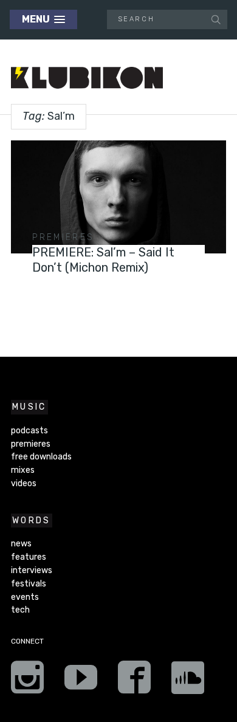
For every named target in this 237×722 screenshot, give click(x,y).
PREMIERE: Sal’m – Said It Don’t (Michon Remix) (103, 260)
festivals (28, 584)
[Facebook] (134, 681)
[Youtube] (80, 681)
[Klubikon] (87, 78)
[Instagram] (27, 681)
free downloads (41, 457)
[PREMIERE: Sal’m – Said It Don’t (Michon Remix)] (118, 196)
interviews (31, 570)
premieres (63, 237)
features (28, 557)
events (25, 597)
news (21, 543)
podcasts (29, 430)
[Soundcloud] (187, 681)
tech (20, 610)
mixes (23, 470)
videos (23, 483)
